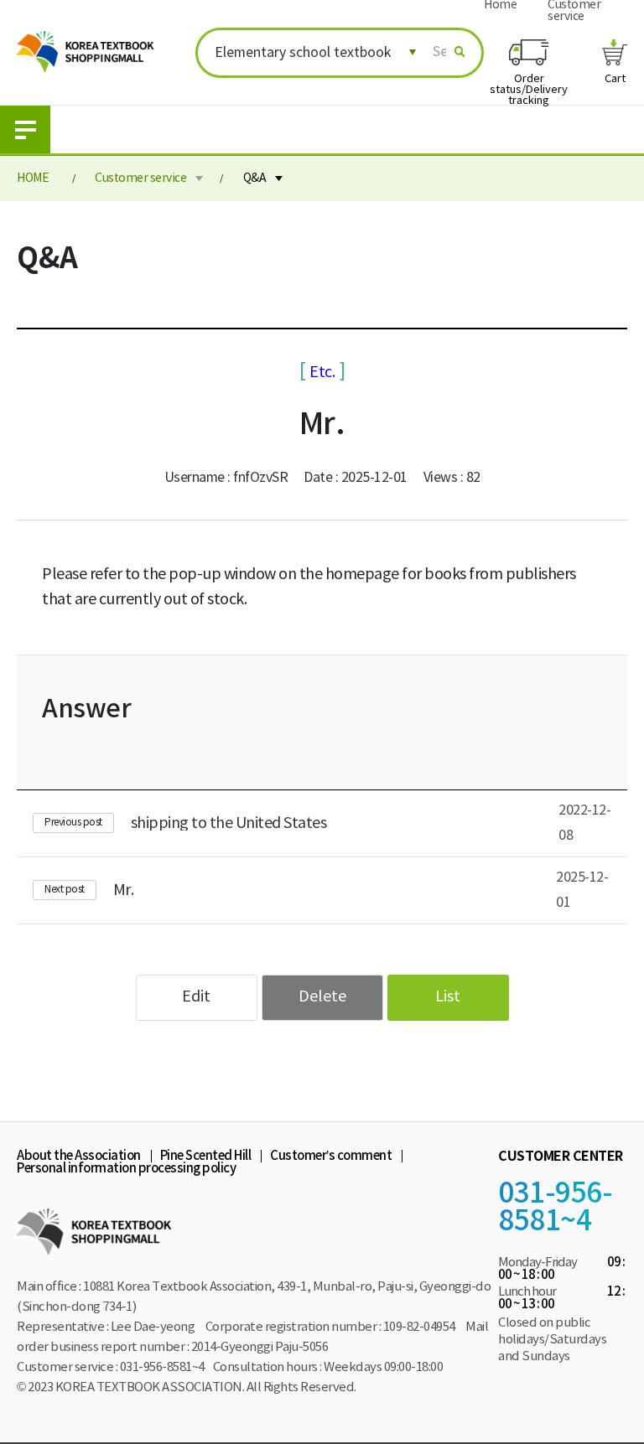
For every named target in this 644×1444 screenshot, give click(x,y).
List (447, 997)
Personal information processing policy (126, 1169)
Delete (322, 997)
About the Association (79, 1156)
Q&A (255, 178)
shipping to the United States (229, 823)
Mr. (123, 890)
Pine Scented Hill (206, 1156)
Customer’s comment (331, 1156)
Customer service (140, 178)
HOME (33, 178)
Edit (196, 997)
